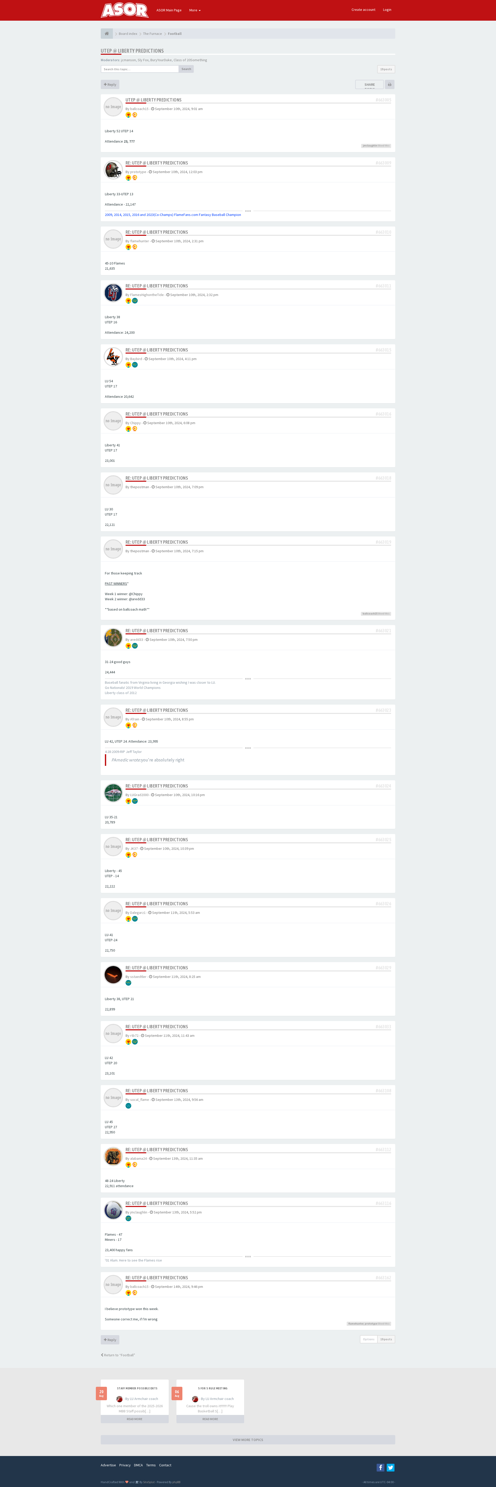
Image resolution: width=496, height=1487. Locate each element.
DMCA (138, 1465)
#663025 (383, 839)
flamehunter (139, 241)
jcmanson (128, 60)
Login (387, 9)
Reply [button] (111, 84)
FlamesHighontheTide (147, 294)
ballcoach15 (139, 108)
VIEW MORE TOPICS (248, 1439)
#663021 (383, 630)
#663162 (383, 1277)
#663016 (383, 414)
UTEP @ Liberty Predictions (132, 51)
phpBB (176, 1482)
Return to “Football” (119, 1355)
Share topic (370, 86)
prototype (138, 171)
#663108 (383, 1090)
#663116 (383, 1203)
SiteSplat (149, 1482)
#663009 (383, 163)
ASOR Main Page (169, 10)
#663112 (383, 1149)
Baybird (136, 358)
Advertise (108, 1465)
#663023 (383, 710)
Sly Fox (143, 60)
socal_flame (139, 1099)
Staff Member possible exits (137, 1388)
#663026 (383, 903)
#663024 (383, 786)
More (193, 10)
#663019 (383, 542)
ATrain (134, 719)
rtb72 (134, 1035)
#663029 (383, 967)
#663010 (383, 232)
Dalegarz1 (138, 912)
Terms (151, 1465)
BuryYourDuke (161, 60)
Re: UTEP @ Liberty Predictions (157, 163)
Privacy (125, 1465)
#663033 (383, 1026)
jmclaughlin (370, 145)
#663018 (383, 478)
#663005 (383, 100)
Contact (165, 1465)
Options (369, 1339)
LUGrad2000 (139, 794)
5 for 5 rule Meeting (213, 1388)
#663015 (383, 350)
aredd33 (136, 639)
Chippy (135, 423)
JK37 (134, 848)
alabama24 (138, 1158)
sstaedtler (138, 976)
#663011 (383, 286)
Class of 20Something (190, 60)
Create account (363, 9)
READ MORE (134, 1419)
